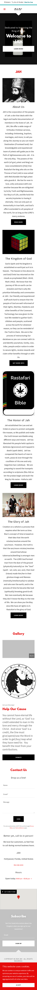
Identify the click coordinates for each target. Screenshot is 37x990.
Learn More (18, 49)
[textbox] (18, 785)
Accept (18, 985)
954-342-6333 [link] (18, 865)
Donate (18, 757)
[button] (4, 9)
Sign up (19, 943)
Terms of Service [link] (19, 828)
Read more (18, 222)
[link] (18, 9)
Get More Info (18, 363)
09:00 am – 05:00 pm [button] (23, 879)
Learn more (18, 485)
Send (18, 819)
